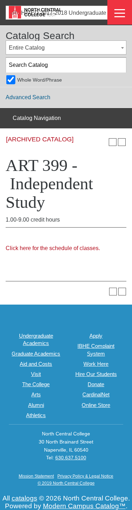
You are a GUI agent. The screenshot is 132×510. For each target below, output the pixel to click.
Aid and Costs (36, 364)
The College (36, 384)
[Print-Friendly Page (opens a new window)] (113, 142)
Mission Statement (36, 476)
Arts (36, 394)
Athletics (36, 415)
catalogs (24, 498)
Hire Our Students (96, 374)
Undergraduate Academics (36, 339)
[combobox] (66, 47)
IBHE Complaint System (95, 349)
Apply (95, 336)
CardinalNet (95, 394)
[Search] (119, 65)
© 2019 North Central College (66, 483)
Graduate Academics (36, 354)
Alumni (36, 405)
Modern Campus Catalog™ (84, 506)
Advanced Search (28, 97)
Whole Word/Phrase (39, 80)
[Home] (35, 12)
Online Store (96, 405)
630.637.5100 (70, 457)
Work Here (95, 364)
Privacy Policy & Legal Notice (85, 476)
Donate (96, 384)
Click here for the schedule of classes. (53, 248)
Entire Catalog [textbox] (27, 48)
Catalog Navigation (37, 118)
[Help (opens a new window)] (122, 142)
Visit (36, 374)
